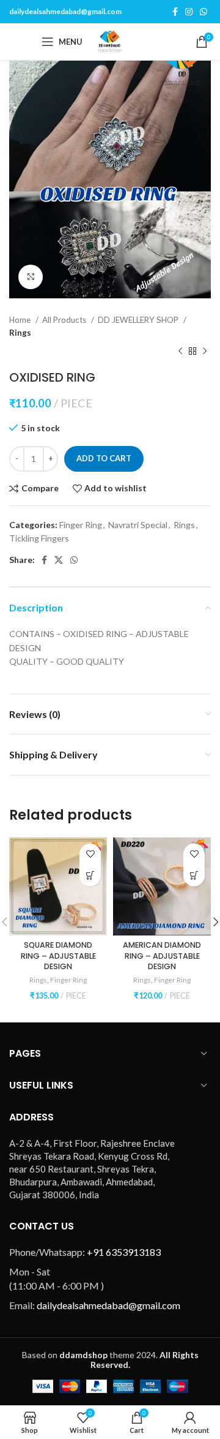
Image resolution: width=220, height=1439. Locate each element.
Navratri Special (137, 524)
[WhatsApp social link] (203, 12)
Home (20, 320)
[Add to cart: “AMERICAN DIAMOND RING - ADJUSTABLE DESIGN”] (194, 875)
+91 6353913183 (124, 1252)
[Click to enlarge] (30, 277)
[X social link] (59, 560)
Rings (20, 333)
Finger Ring (80, 524)
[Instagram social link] (189, 12)
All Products (65, 320)
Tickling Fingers (39, 538)
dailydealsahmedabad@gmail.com (65, 11)
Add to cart (103, 458)
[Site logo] (110, 41)
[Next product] (205, 352)
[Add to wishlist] (90, 854)
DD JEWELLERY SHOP (139, 320)
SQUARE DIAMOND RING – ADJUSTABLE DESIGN (58, 956)
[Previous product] (180, 352)
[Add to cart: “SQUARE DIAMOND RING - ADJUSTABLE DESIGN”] (90, 875)
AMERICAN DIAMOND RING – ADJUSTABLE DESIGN (162, 956)
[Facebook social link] (175, 12)
